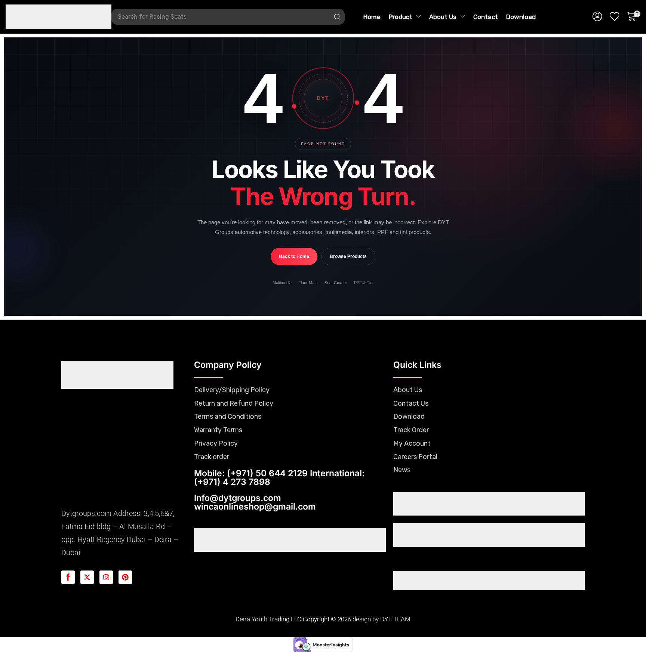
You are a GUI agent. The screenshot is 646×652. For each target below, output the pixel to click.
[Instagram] (106, 577)
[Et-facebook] (68, 577)
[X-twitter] (87, 577)
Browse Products (348, 256)
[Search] (337, 17)
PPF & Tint (363, 282)
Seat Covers (335, 282)
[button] (597, 17)
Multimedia (282, 282)
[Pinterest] (125, 577)
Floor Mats (308, 282)
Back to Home (294, 256)
